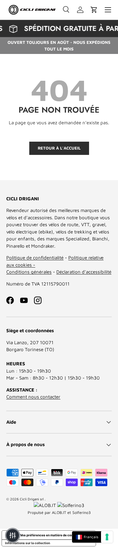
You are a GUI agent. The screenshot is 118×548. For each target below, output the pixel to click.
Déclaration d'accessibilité (83, 271)
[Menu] (108, 10)
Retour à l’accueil (59, 147)
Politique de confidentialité (35, 257)
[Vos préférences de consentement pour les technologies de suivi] (107, 537)
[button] (94, 10)
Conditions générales (29, 271)
